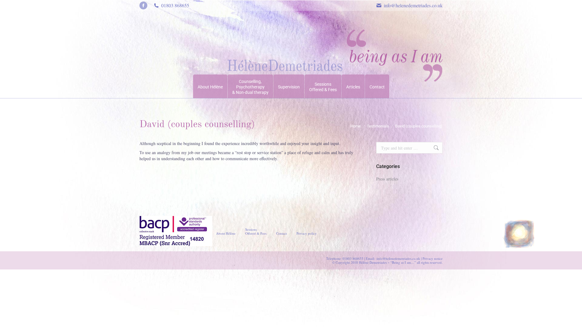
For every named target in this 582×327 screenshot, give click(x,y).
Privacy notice (433, 258)
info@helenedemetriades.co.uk (413, 5)
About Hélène (226, 233)
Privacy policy (306, 233)
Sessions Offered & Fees (255, 231)
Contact (281, 233)
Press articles (387, 179)
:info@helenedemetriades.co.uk (398, 258)
